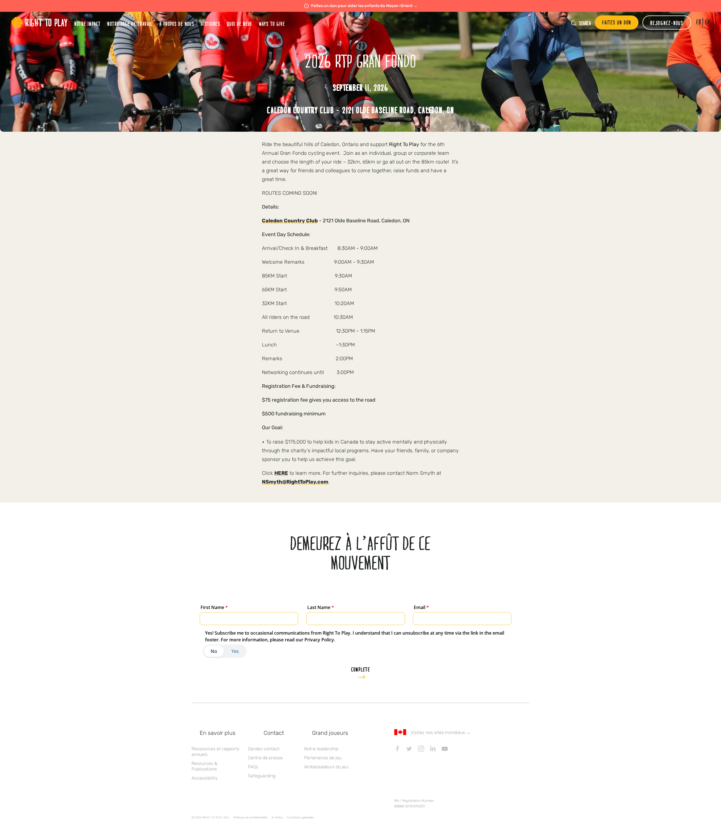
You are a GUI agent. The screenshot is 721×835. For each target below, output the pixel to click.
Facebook (397, 749)
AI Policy (277, 817)
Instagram (421, 749)
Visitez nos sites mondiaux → (441, 732)
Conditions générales (300, 817)
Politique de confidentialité (250, 817)
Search (585, 23)
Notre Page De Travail (130, 23)
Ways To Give (272, 23)
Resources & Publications (204, 766)
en (707, 22)
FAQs (253, 766)
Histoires (210, 23)
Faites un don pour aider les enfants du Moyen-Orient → (364, 5)
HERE (281, 473)
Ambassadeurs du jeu (326, 766)
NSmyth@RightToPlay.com (295, 482)
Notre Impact (87, 23)
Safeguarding (261, 775)
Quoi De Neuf (239, 23)
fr (698, 22)
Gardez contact (264, 748)
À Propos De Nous (176, 23)
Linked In (433, 749)
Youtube (445, 749)
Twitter (409, 749)
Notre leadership (321, 748)
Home (39, 22)
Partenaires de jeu (323, 757)
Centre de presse (265, 757)
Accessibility (205, 778)
